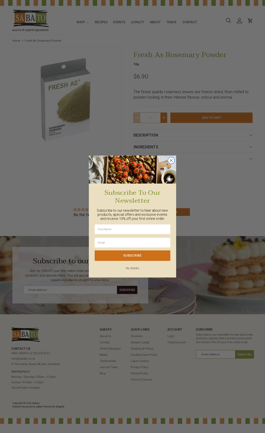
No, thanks (132, 268)
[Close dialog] (171, 160)
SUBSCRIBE (132, 255)
